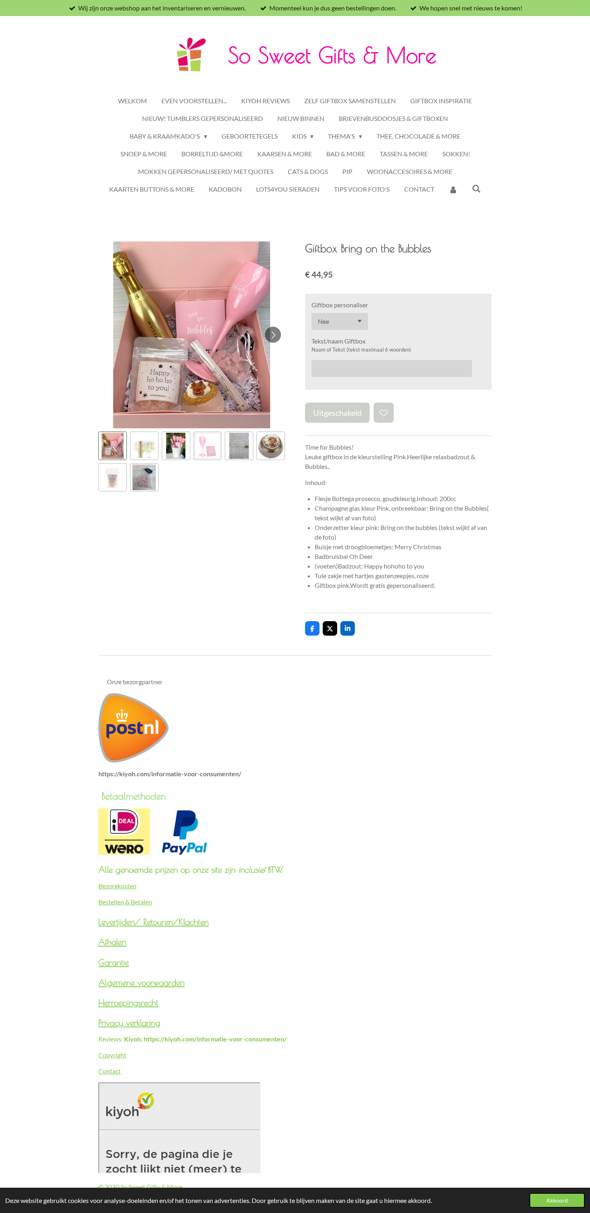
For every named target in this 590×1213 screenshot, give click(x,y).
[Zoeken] (476, 188)
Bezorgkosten (117, 886)
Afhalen (112, 942)
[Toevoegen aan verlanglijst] (384, 413)
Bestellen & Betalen (125, 902)
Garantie (113, 962)
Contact (109, 1071)
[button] (112, 446)
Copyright (112, 1055)
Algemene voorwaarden (141, 982)
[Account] (453, 189)
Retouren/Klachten (176, 922)
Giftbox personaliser (339, 305)
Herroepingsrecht (128, 1002)
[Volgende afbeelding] (273, 335)
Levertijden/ (120, 922)
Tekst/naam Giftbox (338, 341)
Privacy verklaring (129, 1022)
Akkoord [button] (557, 1200)
